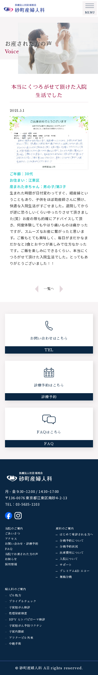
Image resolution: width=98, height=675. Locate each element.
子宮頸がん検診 (19, 607)
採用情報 (11, 564)
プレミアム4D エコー (74, 571)
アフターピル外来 (21, 637)
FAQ (9, 549)
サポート (66, 564)
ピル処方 (15, 595)
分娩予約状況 (69, 546)
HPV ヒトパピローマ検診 (27, 619)
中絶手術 (15, 643)
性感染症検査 (18, 613)
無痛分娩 (66, 577)
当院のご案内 (14, 528)
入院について (69, 559)
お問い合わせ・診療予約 (21, 543)
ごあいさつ (12, 533)
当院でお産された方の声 (21, 554)
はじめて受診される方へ (76, 534)
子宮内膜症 (16, 631)
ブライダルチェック (22, 601)
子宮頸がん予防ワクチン (25, 625)
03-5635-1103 (28, 504)
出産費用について (72, 552)
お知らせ (11, 559)
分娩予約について (72, 540)
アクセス (11, 538)
